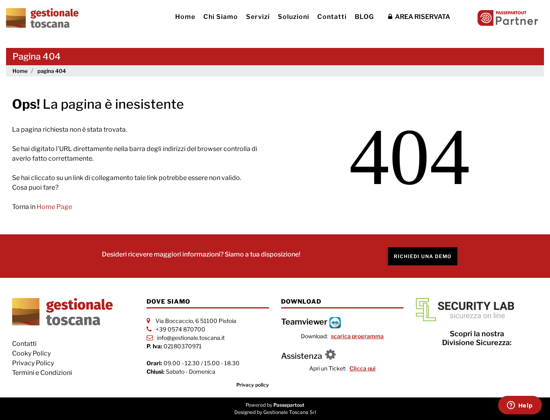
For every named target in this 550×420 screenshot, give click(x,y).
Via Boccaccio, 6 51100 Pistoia (195, 320)
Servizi (258, 17)
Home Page (54, 207)
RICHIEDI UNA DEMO (422, 256)
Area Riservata (422, 17)
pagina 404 (51, 71)
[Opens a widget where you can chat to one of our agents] (520, 406)
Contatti (332, 17)
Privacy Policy (33, 363)
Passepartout (288, 405)
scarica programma (357, 336)
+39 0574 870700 (180, 329)
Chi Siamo (220, 17)
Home (185, 17)
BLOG (364, 17)
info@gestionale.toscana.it (191, 337)
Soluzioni (293, 17)
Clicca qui (362, 368)
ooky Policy (34, 353)
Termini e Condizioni (42, 373)
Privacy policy (252, 385)
